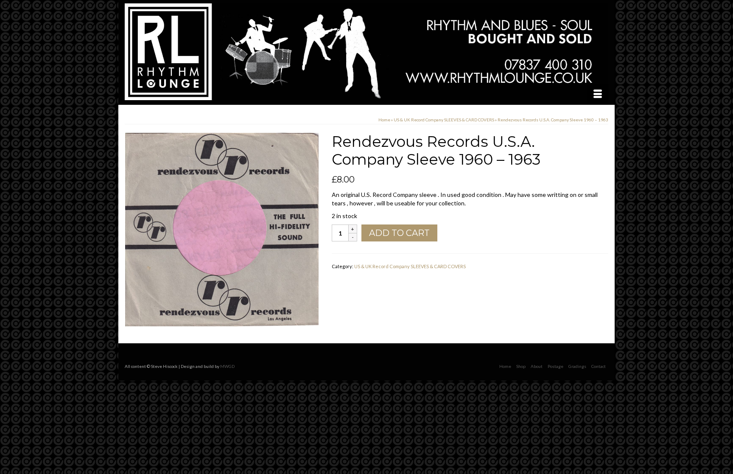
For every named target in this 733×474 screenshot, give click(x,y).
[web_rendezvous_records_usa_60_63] (222, 229)
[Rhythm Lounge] (366, 51)
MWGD (227, 366)
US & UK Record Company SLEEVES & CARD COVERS (410, 266)
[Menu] (597, 94)
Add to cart (399, 233)
